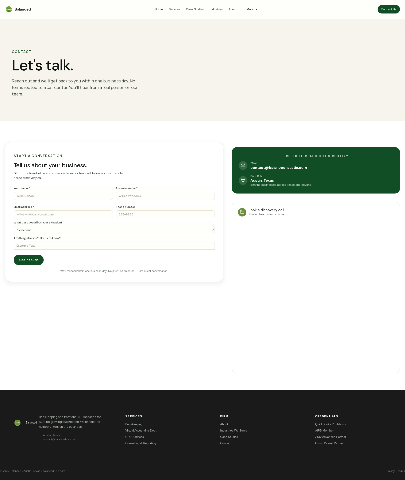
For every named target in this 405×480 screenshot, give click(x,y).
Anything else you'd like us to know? (37, 238)
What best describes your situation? (38, 222)
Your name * (22, 188)
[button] (252, 9)
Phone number (125, 207)
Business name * (127, 188)
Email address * (24, 207)
